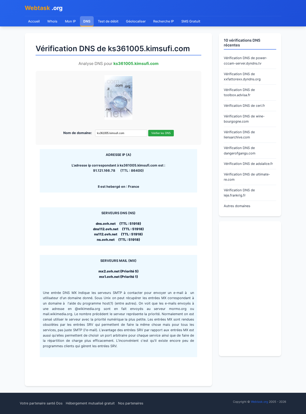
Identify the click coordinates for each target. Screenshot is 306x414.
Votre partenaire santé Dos (41, 403)
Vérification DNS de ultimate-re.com (247, 177)
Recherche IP (163, 21)
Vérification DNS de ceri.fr (244, 105)
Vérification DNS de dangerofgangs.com (239, 150)
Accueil (34, 21)
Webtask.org (259, 401)
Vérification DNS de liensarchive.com (239, 134)
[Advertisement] (250, 288)
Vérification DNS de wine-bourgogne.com (244, 119)
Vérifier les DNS (161, 133)
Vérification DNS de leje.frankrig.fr (239, 193)
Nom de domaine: (77, 133)
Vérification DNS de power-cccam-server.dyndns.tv (245, 60)
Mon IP (70, 21)
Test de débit (108, 21)
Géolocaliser (136, 21)
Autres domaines (237, 206)
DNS (86, 21)
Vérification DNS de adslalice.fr (248, 164)
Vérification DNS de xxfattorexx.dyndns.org (242, 76)
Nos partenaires (130, 403)
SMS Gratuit (190, 21)
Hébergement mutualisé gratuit (90, 403)
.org (44, 7)
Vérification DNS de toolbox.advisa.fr (239, 92)
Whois (52, 21)
